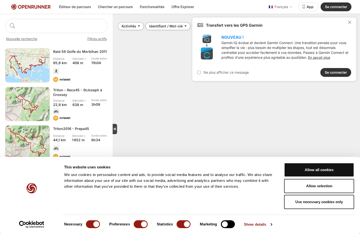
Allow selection (319, 186)
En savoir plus (319, 57)
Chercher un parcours (115, 7)
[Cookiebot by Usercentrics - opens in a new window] (31, 224)
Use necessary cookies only (319, 202)
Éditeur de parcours (75, 7)
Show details (255, 224)
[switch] (141, 224)
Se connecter (336, 7)
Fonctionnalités (152, 7)
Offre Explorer (182, 7)
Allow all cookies (319, 170)
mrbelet (65, 79)
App (310, 7)
